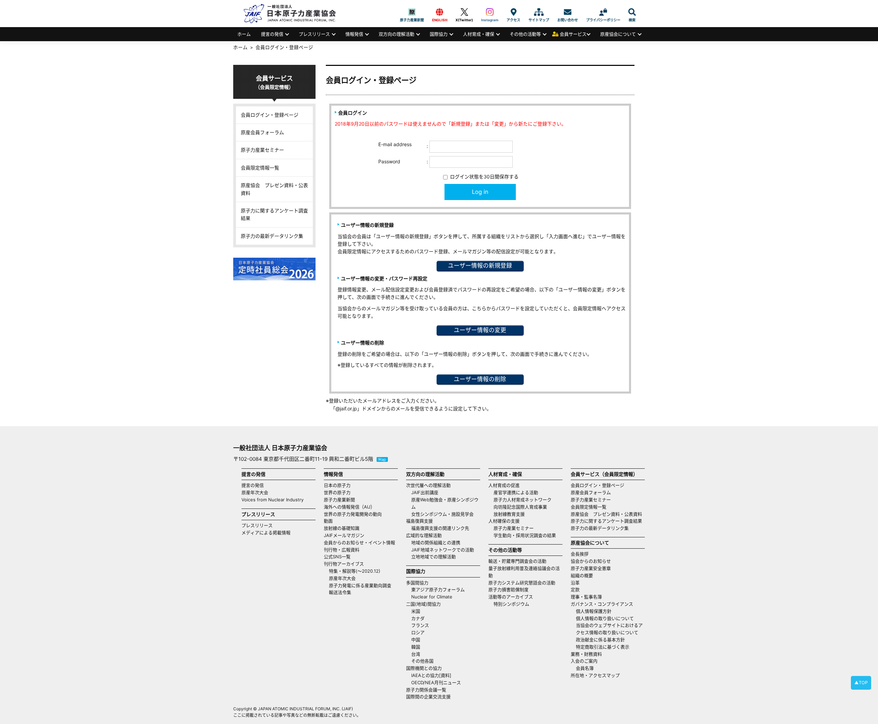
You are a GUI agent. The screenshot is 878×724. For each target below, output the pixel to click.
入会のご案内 (584, 661)
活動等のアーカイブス (510, 596)
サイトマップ (538, 12)
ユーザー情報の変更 (480, 330)
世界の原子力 (337, 492)
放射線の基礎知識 (341, 528)
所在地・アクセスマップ (595, 675)
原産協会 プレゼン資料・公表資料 (274, 189)
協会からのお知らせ (591, 561)
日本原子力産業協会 (293, 13)
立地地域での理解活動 (433, 556)
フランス (420, 625)
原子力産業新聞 (412, 12)
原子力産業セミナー (262, 150)
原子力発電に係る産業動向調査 (360, 585)
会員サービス (573, 34)
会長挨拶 (580, 554)
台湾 (415, 654)
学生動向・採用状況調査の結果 (527, 535)
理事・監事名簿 (586, 596)
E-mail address (395, 144)
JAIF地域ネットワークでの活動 (442, 549)
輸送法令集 (340, 592)
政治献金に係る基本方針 (600, 639)
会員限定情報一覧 (260, 168)
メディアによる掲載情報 (265, 532)
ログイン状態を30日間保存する (484, 176)
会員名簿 (585, 668)
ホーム (244, 34)
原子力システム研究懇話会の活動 (521, 582)
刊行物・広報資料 (341, 549)
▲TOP (861, 682)
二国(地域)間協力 (423, 604)
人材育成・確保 (478, 34)
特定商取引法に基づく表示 (602, 647)
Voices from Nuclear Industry (272, 499)
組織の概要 (582, 575)
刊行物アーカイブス (344, 564)
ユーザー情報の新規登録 (480, 265)
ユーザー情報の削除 (480, 379)
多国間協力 (417, 582)
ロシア (418, 632)
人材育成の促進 (504, 485)
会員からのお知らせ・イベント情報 (359, 542)
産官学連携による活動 (516, 492)
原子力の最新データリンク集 (272, 236)
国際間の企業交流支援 (428, 696)
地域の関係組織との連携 (435, 542)
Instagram (489, 12)
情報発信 (354, 34)
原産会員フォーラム (262, 132)
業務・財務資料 (586, 654)
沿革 (575, 582)
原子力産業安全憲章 (591, 568)
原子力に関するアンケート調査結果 (274, 214)
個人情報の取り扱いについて (605, 618)
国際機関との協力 (424, 668)
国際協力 (439, 34)
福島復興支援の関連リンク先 (440, 528)
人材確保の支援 (504, 521)
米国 (415, 611)
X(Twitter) (464, 12)
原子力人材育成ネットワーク (522, 499)
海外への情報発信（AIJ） (349, 507)
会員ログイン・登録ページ (269, 115)
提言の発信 (272, 34)
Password (389, 161)
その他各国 (422, 661)
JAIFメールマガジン (344, 535)
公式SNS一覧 (337, 556)
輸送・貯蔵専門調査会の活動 (517, 561)
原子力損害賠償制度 (508, 589)
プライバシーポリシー (603, 12)
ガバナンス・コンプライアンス (602, 604)
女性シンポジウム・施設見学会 (442, 514)
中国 (415, 639)
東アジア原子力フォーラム (438, 589)
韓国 (415, 647)
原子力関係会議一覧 (426, 689)
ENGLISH (439, 12)
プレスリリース (314, 34)
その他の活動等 (525, 34)
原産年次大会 (254, 492)
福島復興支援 (419, 521)
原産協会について (618, 34)
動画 (328, 521)
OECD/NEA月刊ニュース (436, 682)
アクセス (513, 12)
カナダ (418, 618)
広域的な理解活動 (424, 535)
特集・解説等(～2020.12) (354, 571)
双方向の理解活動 (396, 34)
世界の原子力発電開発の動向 (353, 514)
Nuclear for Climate (431, 596)
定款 (575, 589)
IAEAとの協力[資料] (431, 675)
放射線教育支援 (509, 514)
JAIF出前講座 (424, 492)
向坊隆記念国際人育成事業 (520, 507)
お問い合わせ (567, 12)
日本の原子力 (337, 485)
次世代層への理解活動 (428, 485)
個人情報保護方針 (594, 611)
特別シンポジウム (511, 604)
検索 (632, 12)
